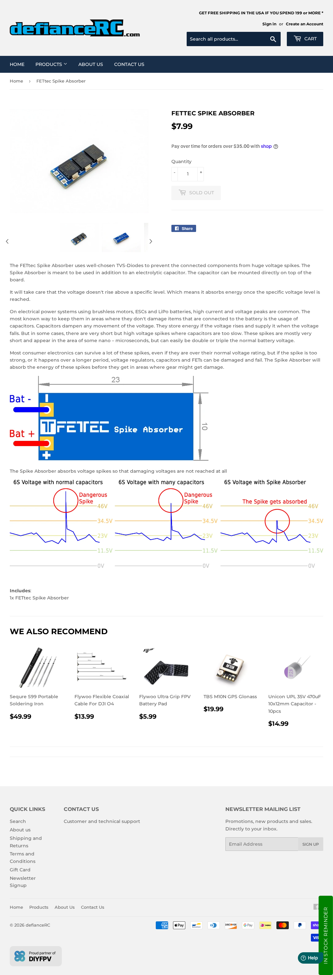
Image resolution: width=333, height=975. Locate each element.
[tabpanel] (79, 237)
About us (20, 830)
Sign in (269, 23)
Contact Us (129, 64)
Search (18, 821)
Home (17, 64)
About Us (90, 64)
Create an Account (304, 23)
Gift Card (20, 870)
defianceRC (38, 925)
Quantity (181, 161)
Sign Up (310, 844)
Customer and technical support (102, 821)
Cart (310, 39)
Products (49, 64)
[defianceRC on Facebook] (316, 908)
